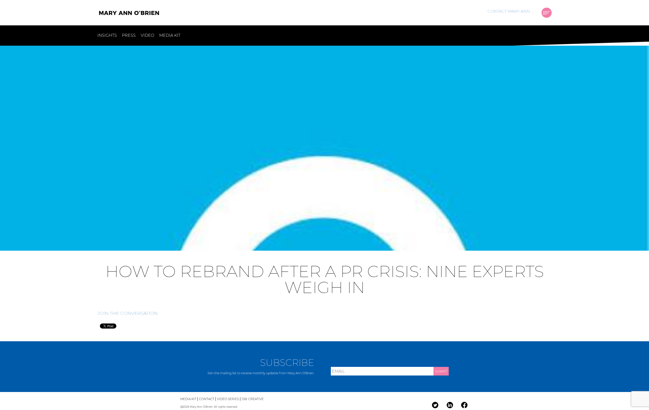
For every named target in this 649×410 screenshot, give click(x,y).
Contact (206, 399)
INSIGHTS (107, 35)
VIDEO (147, 35)
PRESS (129, 35)
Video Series (228, 399)
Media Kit (188, 399)
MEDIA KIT (170, 35)
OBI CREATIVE (253, 399)
